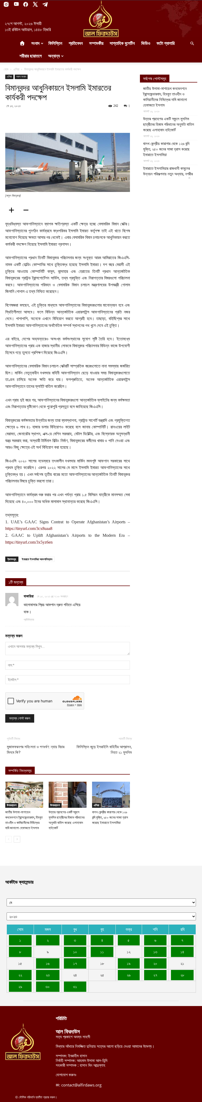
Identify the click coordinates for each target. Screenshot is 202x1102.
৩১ (75, 986)
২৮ (182, 975)
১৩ (155, 951)
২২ (20, 975)
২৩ (48, 975)
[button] (192, 43)
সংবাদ (35, 43)
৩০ (48, 986)
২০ (155, 963)
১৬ (47, 963)
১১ (102, 951)
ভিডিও (145, 43)
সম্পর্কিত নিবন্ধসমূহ (20, 771)
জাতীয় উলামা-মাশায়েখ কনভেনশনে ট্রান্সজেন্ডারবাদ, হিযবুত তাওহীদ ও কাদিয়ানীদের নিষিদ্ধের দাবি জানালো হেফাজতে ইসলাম (165, 97)
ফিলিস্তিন (55, 43)
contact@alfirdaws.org (81, 1085)
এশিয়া (16, 69)
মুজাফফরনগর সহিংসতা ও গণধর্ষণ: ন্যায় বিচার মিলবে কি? (35, 750)
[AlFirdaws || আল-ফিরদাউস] (101, 18)
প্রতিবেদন (76, 43)
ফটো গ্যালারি (165, 43)
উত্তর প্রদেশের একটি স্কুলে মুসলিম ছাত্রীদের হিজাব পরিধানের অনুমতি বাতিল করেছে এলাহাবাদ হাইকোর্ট (168, 124)
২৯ (20, 986)
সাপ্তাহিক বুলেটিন (122, 43)
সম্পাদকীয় (96, 43)
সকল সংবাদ (21, 76)
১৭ (75, 963)
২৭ (155, 975)
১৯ (128, 963)
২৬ (128, 975)
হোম (6, 69)
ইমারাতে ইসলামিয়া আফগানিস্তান (37, 559)
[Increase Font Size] (13, 210)
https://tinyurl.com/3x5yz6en (29, 542)
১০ (75, 951)
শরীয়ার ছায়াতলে (30, 56)
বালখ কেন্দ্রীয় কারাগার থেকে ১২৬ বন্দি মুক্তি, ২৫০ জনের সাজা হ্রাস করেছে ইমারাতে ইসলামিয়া (110, 817)
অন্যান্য (54, 56)
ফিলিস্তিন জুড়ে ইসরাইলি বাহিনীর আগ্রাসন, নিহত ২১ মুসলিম (104, 750)
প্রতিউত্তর (29, 619)
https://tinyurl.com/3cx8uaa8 (28, 528)
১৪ (182, 951)
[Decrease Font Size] (27, 210)
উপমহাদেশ (12, 805)
